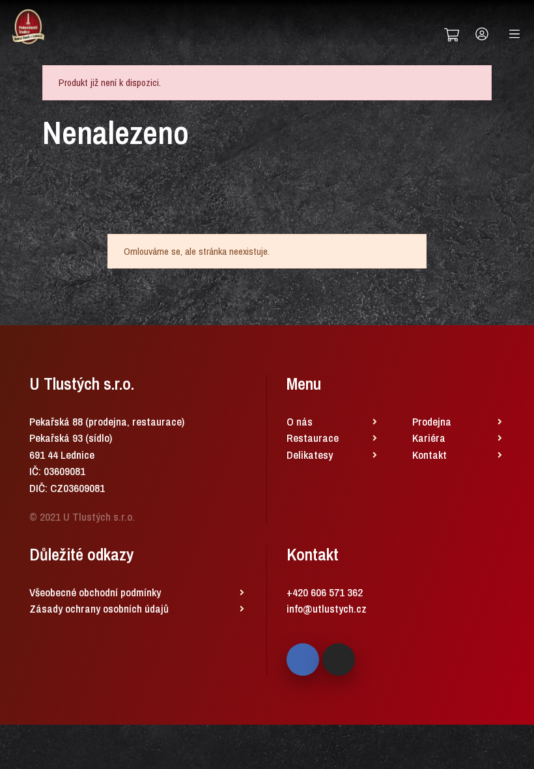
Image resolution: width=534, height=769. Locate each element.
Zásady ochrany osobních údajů (99, 608)
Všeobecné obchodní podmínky (95, 592)
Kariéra (428, 437)
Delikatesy (310, 454)
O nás (300, 421)
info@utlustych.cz (327, 608)
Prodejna (431, 421)
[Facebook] (303, 659)
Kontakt (429, 454)
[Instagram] (338, 659)
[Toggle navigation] (514, 34)
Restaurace (313, 437)
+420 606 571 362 (325, 592)
